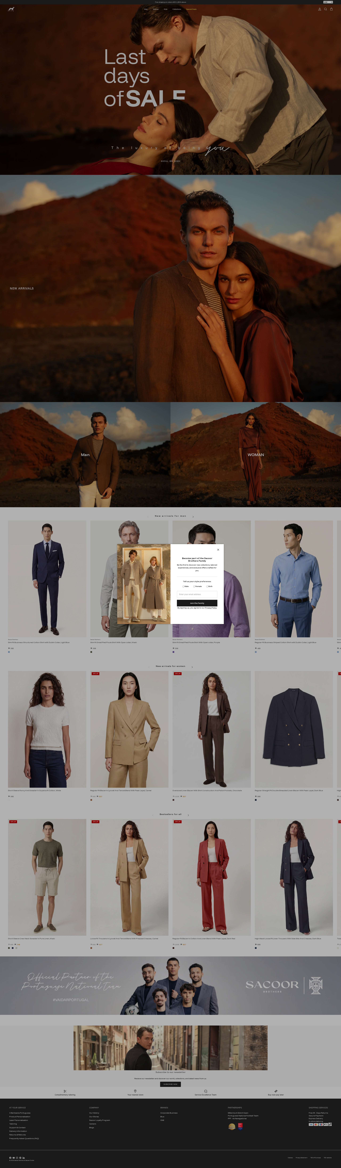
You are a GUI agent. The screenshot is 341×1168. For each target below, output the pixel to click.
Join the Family (197, 603)
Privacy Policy (210, 608)
